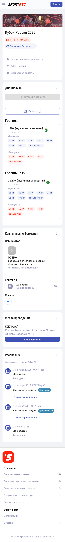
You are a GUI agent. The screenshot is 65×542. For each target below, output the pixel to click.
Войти (56, 4)
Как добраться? (32, 339)
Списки (32, 111)
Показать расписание (25, 397)
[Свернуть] (57, 88)
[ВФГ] (8, 301)
